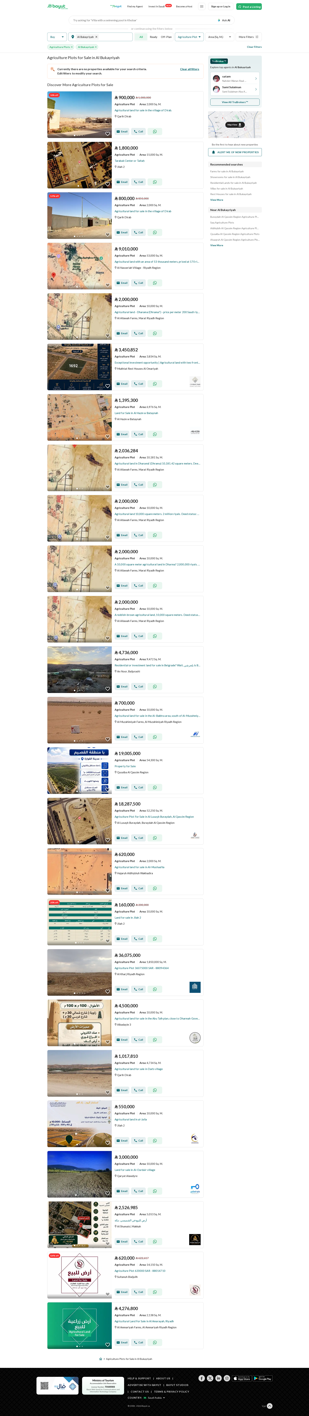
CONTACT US (140, 1391)
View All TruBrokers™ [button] (235, 102)
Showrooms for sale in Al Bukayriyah (230, 177)
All (141, 36)
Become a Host (184, 6)
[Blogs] (115, 6)
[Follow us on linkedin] (218, 1380)
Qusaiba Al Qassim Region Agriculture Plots (234, 234)
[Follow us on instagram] (227, 1380)
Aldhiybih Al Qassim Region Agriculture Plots (235, 228)
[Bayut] (57, 6)
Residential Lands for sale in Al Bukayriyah (233, 182)
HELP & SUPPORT (139, 1378)
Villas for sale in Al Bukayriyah (226, 188)
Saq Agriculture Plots (222, 222)
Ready (153, 36)
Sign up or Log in (220, 6)
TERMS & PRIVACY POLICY (171, 1391)
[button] (57, 37)
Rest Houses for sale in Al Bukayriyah (231, 194)
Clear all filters (189, 69)
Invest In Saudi (159, 6)
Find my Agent (135, 6)
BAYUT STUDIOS (177, 1384)
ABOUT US (163, 1378)
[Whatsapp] (155, 131)
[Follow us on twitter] (210, 1380)
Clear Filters (254, 46)
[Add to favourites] (107, 134)
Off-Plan (166, 36)
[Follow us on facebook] (201, 1380)
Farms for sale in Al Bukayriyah (227, 171)
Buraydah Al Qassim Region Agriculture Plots (235, 216)
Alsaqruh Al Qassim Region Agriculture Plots (235, 239)
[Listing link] (125, 114)
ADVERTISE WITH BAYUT (144, 1384)
